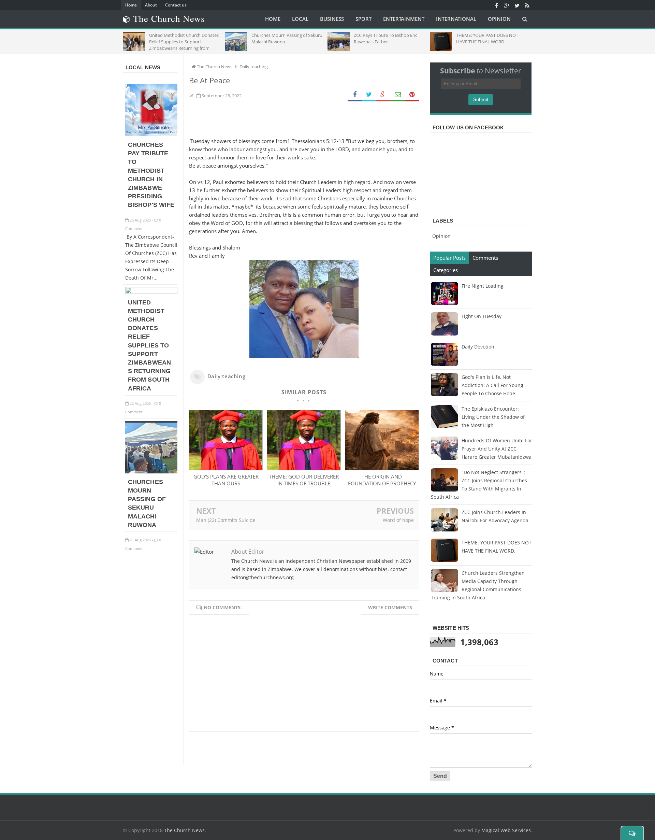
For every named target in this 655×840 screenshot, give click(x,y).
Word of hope (398, 520)
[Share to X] (369, 94)
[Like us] (496, 5)
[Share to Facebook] (355, 94)
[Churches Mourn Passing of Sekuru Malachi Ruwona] (151, 471)
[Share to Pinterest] (412, 94)
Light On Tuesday (481, 316)
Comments (485, 257)
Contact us (176, 5)
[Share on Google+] (383, 94)
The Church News (184, 830)
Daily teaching (226, 376)
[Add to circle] (506, 5)
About (151, 5)
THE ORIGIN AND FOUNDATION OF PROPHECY (382, 480)
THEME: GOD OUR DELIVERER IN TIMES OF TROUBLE (304, 480)
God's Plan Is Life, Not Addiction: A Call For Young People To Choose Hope (492, 385)
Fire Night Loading (483, 286)
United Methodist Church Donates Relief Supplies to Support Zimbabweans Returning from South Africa (149, 345)
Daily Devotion (478, 346)
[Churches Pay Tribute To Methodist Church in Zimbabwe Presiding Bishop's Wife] (151, 134)
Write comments (390, 607)
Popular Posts (449, 257)
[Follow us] (517, 5)
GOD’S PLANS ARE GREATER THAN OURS (226, 480)
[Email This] (398, 94)
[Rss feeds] (527, 5)
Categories (445, 270)
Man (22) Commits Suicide (226, 520)
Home (131, 5)
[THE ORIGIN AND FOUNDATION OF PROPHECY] (382, 468)
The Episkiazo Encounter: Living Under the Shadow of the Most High (493, 416)
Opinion (441, 236)
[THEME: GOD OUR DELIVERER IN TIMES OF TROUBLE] (303, 468)
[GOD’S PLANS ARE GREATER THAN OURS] (226, 468)
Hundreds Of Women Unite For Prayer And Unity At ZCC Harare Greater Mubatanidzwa (497, 448)
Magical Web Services (506, 830)
